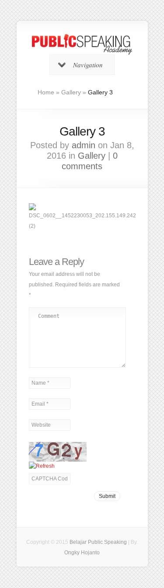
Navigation (88, 64)
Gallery (71, 92)
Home (46, 92)
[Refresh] (42, 466)
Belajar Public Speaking (98, 542)
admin (83, 145)
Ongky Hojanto (82, 553)
